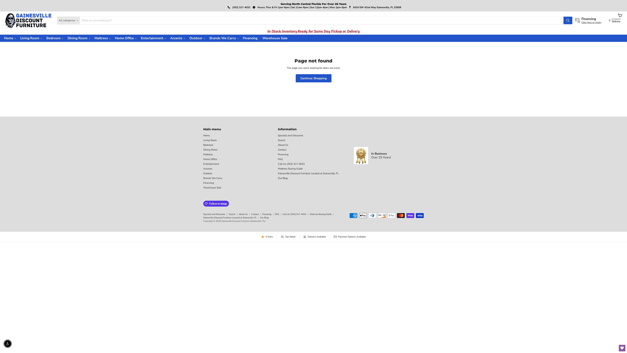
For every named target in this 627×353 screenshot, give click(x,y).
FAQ (280, 159)
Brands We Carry (223, 38)
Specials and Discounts (290, 135)
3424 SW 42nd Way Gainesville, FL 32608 (376, 7)
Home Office (125, 38)
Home (9, 38)
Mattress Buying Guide (290, 168)
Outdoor (196, 38)
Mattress (102, 38)
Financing (250, 38)
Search (281, 140)
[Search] (567, 20)
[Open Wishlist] (622, 348)
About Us (283, 145)
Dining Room (78, 38)
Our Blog (283, 178)
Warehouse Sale (275, 38)
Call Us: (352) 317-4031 (291, 164)
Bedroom (53, 38)
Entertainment (152, 38)
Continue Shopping (313, 78)
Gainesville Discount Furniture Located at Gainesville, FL (308, 173)
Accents (176, 38)
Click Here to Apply (591, 22)
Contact (282, 149)
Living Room (30, 38)
